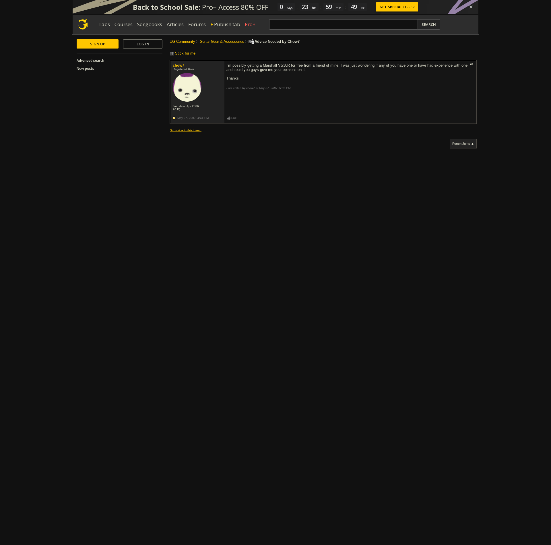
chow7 (178, 65)
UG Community (182, 41)
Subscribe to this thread (185, 130)
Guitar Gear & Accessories (222, 41)
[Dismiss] (471, 6)
